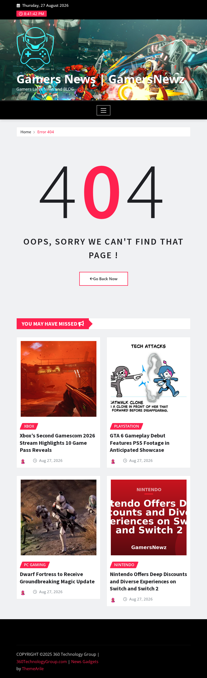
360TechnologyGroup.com (41, 661)
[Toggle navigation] (104, 110)
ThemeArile (33, 668)
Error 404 (45, 131)
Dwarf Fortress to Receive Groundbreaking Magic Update (57, 577)
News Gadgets (84, 661)
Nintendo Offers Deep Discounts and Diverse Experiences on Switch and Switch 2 (148, 581)
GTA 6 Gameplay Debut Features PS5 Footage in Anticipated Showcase (139, 442)
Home (25, 131)
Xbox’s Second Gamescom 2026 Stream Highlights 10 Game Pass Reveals (57, 442)
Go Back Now (105, 278)
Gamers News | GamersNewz (100, 79)
